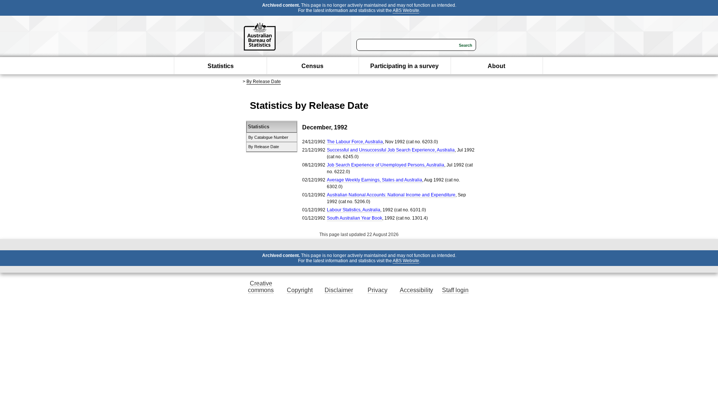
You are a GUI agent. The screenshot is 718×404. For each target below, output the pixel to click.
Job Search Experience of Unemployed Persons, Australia (385, 165)
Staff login (455, 290)
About (496, 66)
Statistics (221, 66)
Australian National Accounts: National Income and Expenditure (391, 195)
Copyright (300, 290)
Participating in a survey (404, 66)
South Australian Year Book (354, 218)
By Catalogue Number (268, 137)
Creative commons (261, 286)
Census (312, 66)
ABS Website (406, 10)
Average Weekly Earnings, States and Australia (374, 180)
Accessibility (416, 290)
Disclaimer (339, 290)
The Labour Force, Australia (355, 141)
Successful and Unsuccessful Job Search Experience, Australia (391, 150)
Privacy (377, 290)
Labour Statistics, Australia (353, 209)
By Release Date (263, 81)
